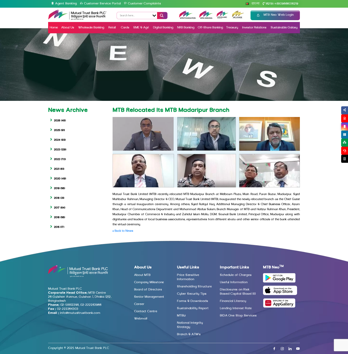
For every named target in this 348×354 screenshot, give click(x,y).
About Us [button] (67, 27)
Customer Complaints (144, 3)
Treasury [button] (232, 27)
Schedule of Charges (236, 275)
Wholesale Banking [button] (91, 27)
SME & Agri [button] (141, 27)
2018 (57, 198)
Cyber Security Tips (192, 294)
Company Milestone (149, 282)
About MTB (142, 275)
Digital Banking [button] (163, 27)
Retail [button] (112, 27)
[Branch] (344, 159)
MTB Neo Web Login (279, 15)
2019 (57, 188)
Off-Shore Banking (210, 27)
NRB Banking (185, 27)
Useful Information (234, 282)
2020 (57, 178)
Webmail (141, 318)
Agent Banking (66, 3)
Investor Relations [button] (254, 27)
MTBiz (181, 315)
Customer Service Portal (102, 3)
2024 (57, 140)
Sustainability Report (193, 308)
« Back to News (123, 231)
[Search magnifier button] (161, 15)
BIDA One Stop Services (238, 315)
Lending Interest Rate (236, 308)
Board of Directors (148, 289)
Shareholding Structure (194, 286)
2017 (57, 207)
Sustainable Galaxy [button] (284, 27)
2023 (57, 149)
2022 (57, 159)
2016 (57, 217)
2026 (57, 120)
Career (139, 304)
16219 (269, 3)
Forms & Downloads (192, 301)
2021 (56, 169)
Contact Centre (145, 311)
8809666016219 (286, 3)
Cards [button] (125, 27)
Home (54, 27)
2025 (57, 130)
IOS (335, 131)
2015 (56, 227)
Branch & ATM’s (189, 334)
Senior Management (149, 297)
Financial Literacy (233, 301)
